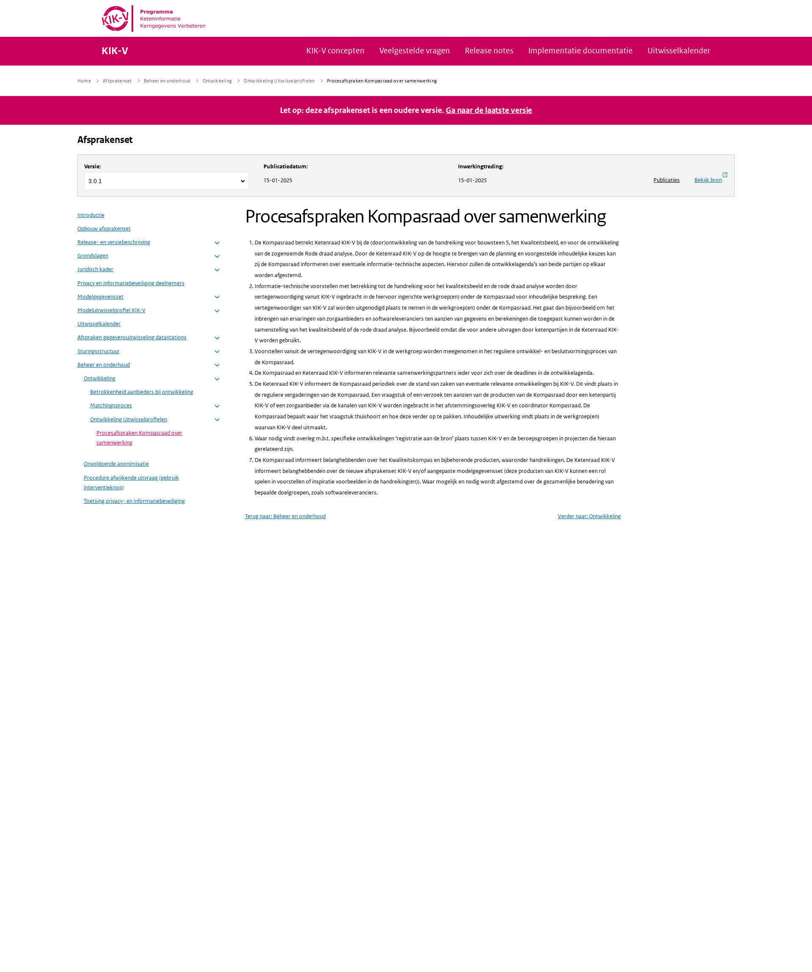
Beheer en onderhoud (103, 364)
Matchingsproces (111, 405)
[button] (217, 243)
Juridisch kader (95, 269)
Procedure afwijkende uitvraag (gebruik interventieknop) (131, 482)
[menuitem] (149, 360)
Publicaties (666, 180)
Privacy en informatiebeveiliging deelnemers (130, 283)
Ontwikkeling (99, 378)
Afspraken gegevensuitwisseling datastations (132, 337)
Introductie (90, 215)
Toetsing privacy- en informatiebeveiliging (134, 501)
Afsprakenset (105, 140)
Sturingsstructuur (98, 351)
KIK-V (115, 51)
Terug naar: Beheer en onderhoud (285, 516)
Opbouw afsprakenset (104, 228)
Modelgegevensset (100, 296)
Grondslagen (92, 255)
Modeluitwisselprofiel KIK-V (111, 310)
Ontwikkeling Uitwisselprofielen (128, 419)
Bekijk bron (708, 180)
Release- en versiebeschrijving (113, 242)
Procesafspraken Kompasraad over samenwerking (139, 437)
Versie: (92, 166)
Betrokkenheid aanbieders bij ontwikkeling (141, 391)
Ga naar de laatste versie (489, 110)
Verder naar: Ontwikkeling (589, 516)
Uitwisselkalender (99, 323)
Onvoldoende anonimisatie (116, 463)
